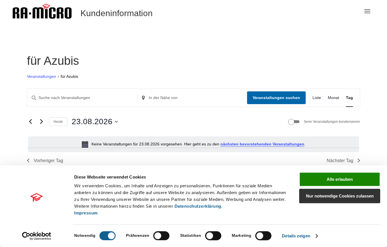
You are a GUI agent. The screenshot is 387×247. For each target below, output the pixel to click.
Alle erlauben (340, 179)
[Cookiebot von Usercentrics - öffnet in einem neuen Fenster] (36, 236)
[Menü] (367, 11)
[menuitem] (367, 11)
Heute (58, 122)
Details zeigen (296, 235)
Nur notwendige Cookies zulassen (340, 196)
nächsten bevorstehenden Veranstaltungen (262, 144)
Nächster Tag (340, 160)
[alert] (193, 144)
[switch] (161, 235)
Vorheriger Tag (48, 160)
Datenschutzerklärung (198, 206)
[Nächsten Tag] (41, 121)
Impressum (86, 213)
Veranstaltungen (41, 76)
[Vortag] (30, 121)
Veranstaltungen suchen (276, 97)
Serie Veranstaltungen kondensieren (332, 122)
